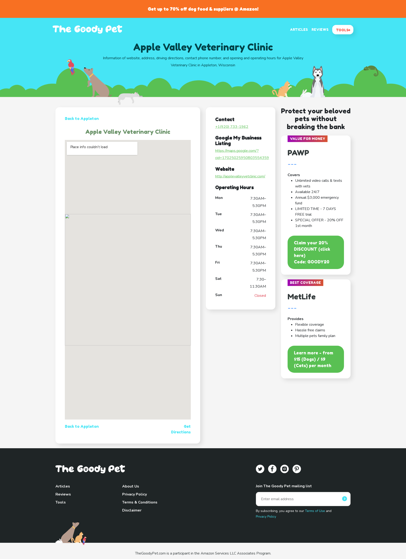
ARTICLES (299, 30)
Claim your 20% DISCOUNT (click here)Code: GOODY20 (312, 252)
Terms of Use (315, 511)
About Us (130, 486)
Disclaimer (131, 510)
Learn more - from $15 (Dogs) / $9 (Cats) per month (313, 359)
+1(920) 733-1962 (231, 126)
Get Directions (181, 429)
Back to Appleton (82, 118)
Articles (62, 486)
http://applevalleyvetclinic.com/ (240, 176)
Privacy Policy (134, 494)
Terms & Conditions (139, 502)
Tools (60, 502)
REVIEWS (320, 30)
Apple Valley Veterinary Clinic (127, 131)
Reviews (63, 494)
